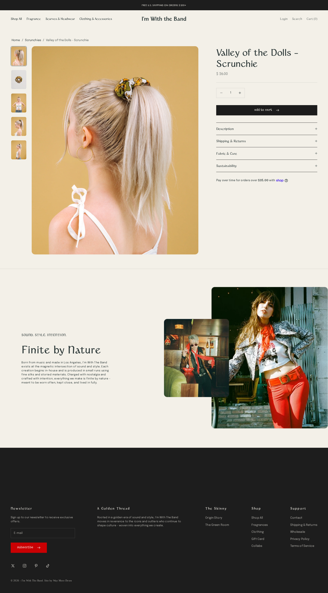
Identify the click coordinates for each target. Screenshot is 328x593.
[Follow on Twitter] (13, 566)
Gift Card (257, 539)
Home (16, 40)
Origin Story (213, 517)
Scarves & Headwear (60, 19)
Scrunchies (33, 40)
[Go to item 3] (19, 103)
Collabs (256, 546)
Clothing (257, 532)
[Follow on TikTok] (48, 566)
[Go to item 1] (19, 56)
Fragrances (259, 525)
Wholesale (297, 532)
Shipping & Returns (303, 525)
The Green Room (217, 525)
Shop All (16, 19)
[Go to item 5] (19, 150)
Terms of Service (302, 546)
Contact (296, 517)
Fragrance (34, 19)
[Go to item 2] (19, 79)
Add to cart (263, 110)
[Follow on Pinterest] (36, 566)
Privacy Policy (300, 539)
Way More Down (62, 580)
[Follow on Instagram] (24, 566)
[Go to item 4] (19, 126)
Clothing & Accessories (95, 19)
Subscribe (25, 547)
